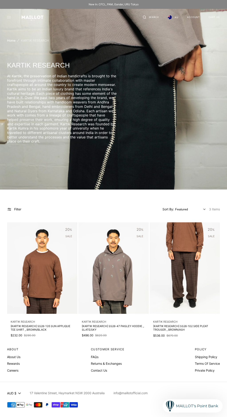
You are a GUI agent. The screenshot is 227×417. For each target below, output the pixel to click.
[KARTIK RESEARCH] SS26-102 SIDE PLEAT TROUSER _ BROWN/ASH (180, 327)
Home (11, 40)
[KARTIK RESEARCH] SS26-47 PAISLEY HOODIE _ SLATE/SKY (113, 327)
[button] (151, 17)
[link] (42, 268)
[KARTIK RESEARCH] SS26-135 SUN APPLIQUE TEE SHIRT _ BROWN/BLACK (40, 327)
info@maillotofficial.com (131, 393)
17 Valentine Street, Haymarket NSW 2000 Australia (67, 393)
